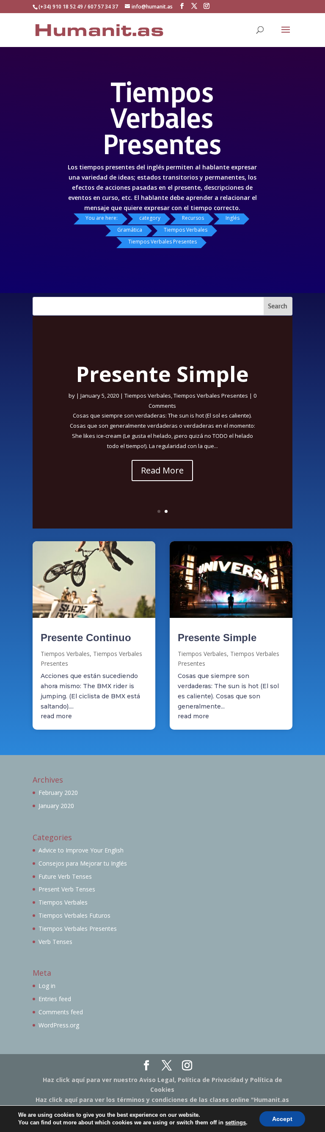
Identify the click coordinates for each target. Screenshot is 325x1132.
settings (235, 1122)
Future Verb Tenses (65, 876)
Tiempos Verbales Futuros (74, 915)
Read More (162, 470)
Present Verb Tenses (67, 889)
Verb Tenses (55, 942)
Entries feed (55, 999)
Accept (282, 1118)
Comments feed (61, 1012)
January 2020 (56, 806)
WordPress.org (59, 1025)
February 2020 (58, 793)
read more (56, 716)
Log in (47, 986)
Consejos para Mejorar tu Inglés (83, 863)
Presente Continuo (86, 637)
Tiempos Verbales (147, 395)
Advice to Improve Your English (81, 850)
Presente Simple (162, 374)
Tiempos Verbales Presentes (211, 395)
